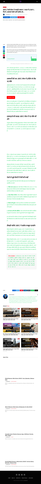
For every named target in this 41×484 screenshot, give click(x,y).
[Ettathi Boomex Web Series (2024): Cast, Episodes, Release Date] (20, 369)
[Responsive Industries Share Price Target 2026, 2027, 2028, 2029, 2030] (29, 343)
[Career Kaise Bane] (20, 1)
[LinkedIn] (4, 51)
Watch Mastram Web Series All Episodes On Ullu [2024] (18, 407)
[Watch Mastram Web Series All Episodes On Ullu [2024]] (20, 397)
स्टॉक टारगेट (7, 4)
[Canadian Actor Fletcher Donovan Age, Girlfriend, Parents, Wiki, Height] (20, 424)
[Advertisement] (23, 143)
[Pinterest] (4, 55)
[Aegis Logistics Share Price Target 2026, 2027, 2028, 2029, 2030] (11, 343)
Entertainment (13, 381)
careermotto (8, 14)
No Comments (20, 14)
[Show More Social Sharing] (26, 17)
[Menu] (4, 1)
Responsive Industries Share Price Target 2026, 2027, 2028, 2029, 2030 (29, 349)
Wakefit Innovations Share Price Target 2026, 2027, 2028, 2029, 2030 (10, 319)
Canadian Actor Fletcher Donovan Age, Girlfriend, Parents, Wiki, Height (19, 435)
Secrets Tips (11, 97)
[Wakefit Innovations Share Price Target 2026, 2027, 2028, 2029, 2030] (11, 312)
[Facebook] (4, 47)
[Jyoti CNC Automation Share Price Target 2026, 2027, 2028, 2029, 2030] (29, 328)
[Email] (4, 57)
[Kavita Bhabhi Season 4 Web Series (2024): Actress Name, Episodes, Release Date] (20, 452)
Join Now (33, 59)
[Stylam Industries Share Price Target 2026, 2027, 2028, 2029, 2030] (29, 312)
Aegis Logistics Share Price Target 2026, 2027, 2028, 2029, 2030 (11, 349)
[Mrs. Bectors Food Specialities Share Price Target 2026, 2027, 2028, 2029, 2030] (11, 328)
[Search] (37, 1)
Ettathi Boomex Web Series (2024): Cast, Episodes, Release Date (19, 379)
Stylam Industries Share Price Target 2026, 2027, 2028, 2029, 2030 (29, 319)
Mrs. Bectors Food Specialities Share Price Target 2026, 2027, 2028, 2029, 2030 (11, 334)
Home (4, 4)
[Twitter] (4, 49)
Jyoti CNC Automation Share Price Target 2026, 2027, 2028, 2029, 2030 (29, 334)
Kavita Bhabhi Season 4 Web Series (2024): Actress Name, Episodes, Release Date (19, 462)
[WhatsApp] (4, 53)
